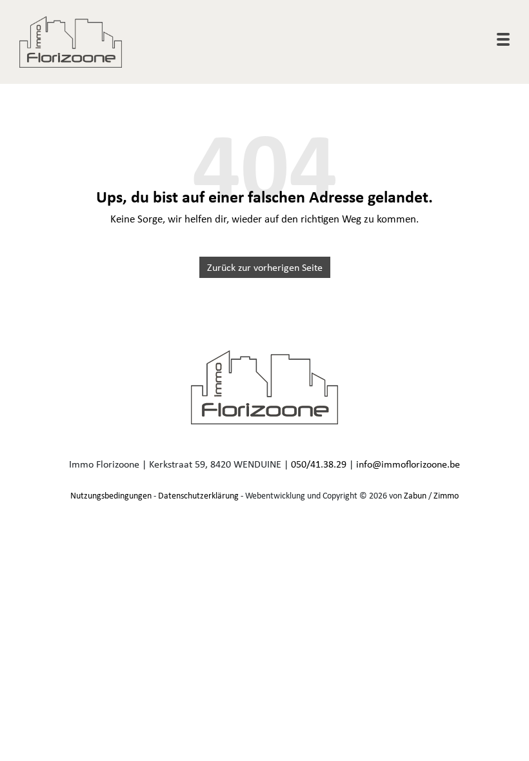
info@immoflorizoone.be (408, 464)
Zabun (415, 495)
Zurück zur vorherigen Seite (265, 267)
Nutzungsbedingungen (111, 495)
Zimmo (446, 495)
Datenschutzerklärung (198, 495)
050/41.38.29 (318, 464)
